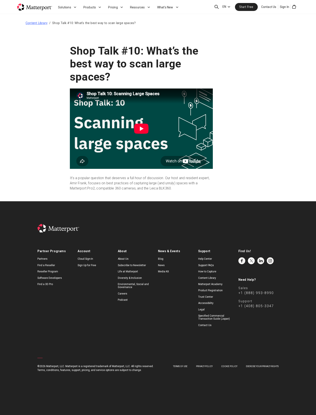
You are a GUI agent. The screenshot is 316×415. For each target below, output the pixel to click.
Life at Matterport (128, 271)
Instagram (270, 260)
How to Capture (207, 271)
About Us (123, 258)
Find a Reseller (46, 265)
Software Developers (49, 277)
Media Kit (163, 271)
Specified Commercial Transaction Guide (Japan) (214, 317)
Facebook (241, 260)
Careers (122, 293)
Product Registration (210, 290)
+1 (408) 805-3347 (256, 306)
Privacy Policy (204, 366)
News (161, 265)
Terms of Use (180, 366)
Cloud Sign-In (85, 258)
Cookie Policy (229, 366)
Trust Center (205, 296)
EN (224, 6)
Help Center (205, 258)
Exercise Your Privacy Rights (262, 366)
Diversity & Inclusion (130, 277)
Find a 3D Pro (45, 284)
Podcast (123, 299)
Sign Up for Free (87, 265)
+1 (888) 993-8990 (256, 293)
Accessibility (205, 303)
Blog (160, 258)
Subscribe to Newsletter (132, 265)
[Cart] (294, 7)
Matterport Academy (210, 284)
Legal (201, 309)
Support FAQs (206, 265)
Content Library (37, 23)
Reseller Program (47, 271)
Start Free (246, 7)
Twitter (251, 260)
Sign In (284, 7)
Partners (42, 258)
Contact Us (268, 7)
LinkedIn (260, 260)
